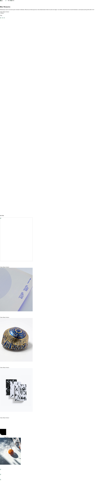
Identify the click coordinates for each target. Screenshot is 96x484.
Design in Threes (3, 413)
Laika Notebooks (3, 263)
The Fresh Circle (3, 313)
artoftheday (2, 16)
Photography (2, 14)
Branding (3, 477)
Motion (2, 482)
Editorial (3, 472)
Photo (2, 466)
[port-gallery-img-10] (4, 17)
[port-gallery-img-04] (1, 17)
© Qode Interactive (4, 435)
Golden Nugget (2, 363)
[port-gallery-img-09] (3, 17)
